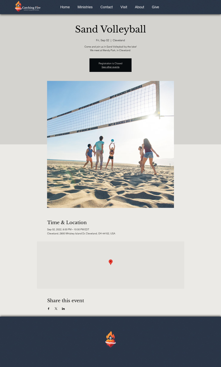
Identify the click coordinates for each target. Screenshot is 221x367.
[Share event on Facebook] (48, 308)
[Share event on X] (56, 308)
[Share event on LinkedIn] (63, 308)
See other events (111, 66)
